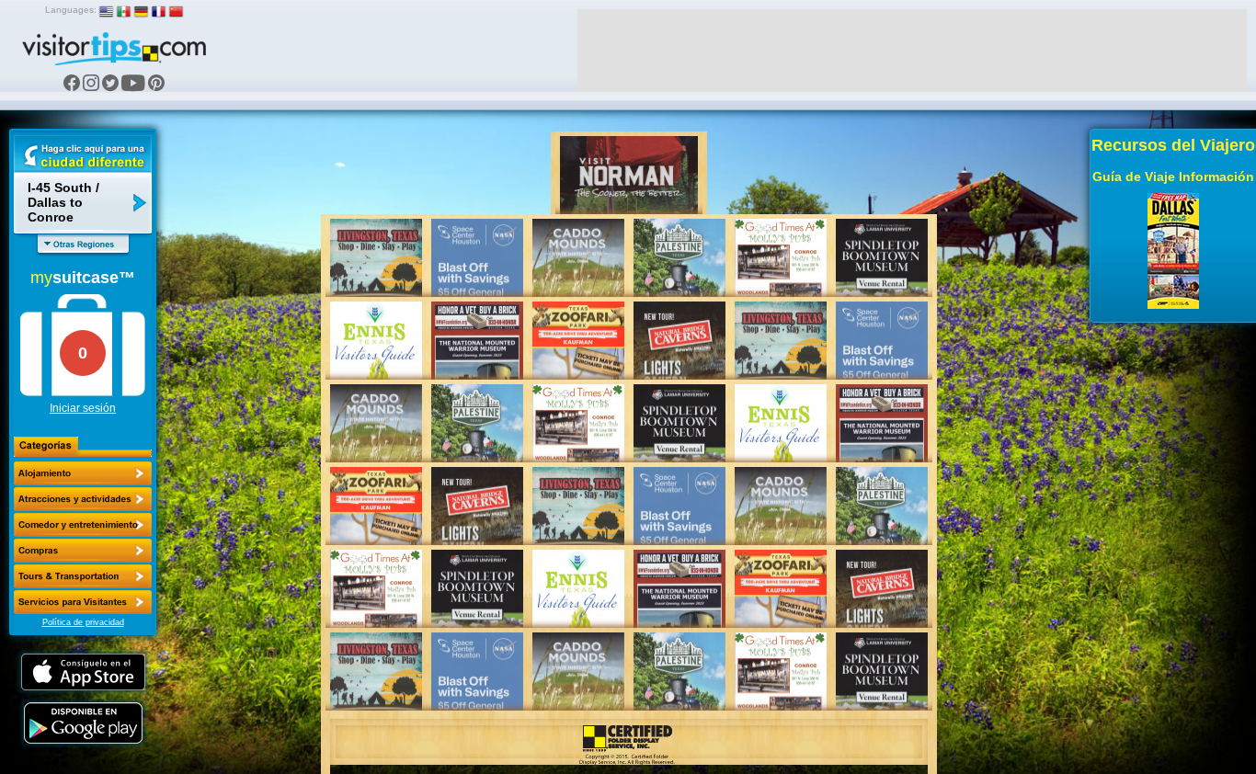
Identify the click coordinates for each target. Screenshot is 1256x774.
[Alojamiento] (83, 473)
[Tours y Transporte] (83, 576)
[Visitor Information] (83, 602)
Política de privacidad (83, 622)
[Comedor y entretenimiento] (83, 525)
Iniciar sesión (83, 408)
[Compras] (83, 551)
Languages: (71, 10)
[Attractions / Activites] (83, 499)
